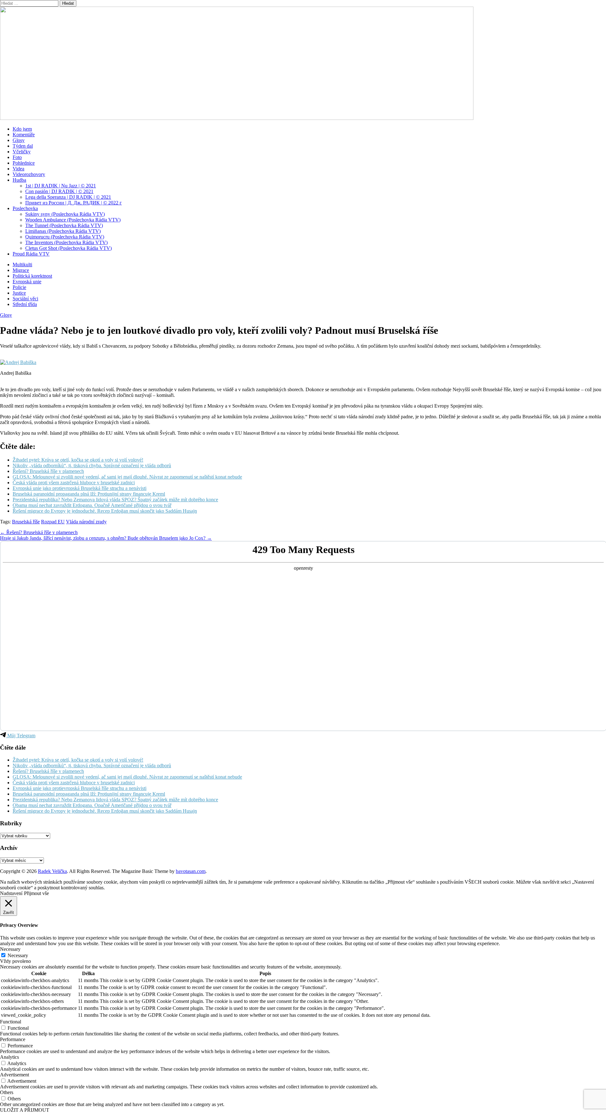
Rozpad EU (53, 521)
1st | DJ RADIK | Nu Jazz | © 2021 (60, 185)
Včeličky (22, 151)
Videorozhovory (29, 174)
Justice (19, 293)
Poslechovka (25, 208)
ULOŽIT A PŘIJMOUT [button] (24, 1110)
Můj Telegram (20, 735)
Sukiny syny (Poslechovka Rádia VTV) (65, 214)
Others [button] (6, 1092)
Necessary (18, 955)
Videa (18, 168)
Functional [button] (10, 1021)
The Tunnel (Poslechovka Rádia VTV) (64, 225)
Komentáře (24, 134)
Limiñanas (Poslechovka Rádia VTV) (63, 231)
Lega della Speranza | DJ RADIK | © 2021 (68, 197)
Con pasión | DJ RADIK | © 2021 (59, 191)
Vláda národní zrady (86, 521)
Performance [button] (12, 1039)
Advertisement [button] (14, 1074)
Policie (19, 287)
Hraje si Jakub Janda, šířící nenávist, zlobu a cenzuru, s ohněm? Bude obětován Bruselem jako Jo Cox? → (106, 538)
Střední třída (25, 304)
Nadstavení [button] (11, 893)
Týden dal (23, 146)
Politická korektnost (32, 276)
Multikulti (22, 264)
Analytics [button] (9, 1057)
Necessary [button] (10, 949)
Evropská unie (27, 281)
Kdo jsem (22, 129)
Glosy (19, 140)
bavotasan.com (190, 871)
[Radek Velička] (236, 118)
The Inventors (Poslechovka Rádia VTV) (66, 242)
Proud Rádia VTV (31, 253)
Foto (17, 157)
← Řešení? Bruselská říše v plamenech (39, 532)
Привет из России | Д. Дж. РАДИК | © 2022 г (73, 202)
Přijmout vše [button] (36, 893)
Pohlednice (24, 163)
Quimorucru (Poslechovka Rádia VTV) (64, 236)
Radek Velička (52, 871)
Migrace (21, 270)
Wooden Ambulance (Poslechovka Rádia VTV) (73, 219)
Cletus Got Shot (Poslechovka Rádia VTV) (68, 248)
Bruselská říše (26, 521)
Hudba (19, 180)
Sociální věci (25, 298)
